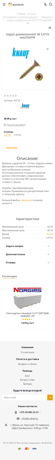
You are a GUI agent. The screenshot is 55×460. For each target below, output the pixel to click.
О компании (27, 352)
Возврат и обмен (27, 364)
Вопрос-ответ (27, 379)
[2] (7, 96)
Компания (27, 347)
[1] (5, 96)
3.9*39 (7, 135)
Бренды (27, 383)
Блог (27, 375)
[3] (10, 96)
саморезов (27, 200)
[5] (16, 96)
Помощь (27, 370)
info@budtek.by (29, 418)
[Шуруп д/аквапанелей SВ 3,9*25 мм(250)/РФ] (27, 64)
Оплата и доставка (27, 359)
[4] (13, 96)
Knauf (50, 234)
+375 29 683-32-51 (29, 412)
